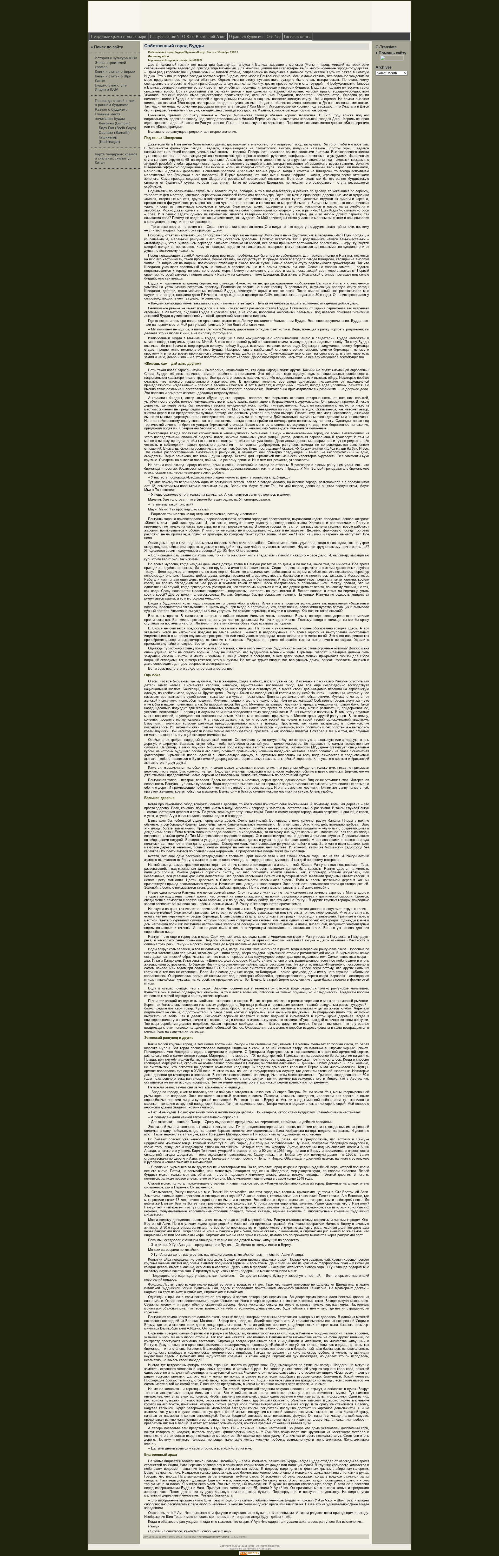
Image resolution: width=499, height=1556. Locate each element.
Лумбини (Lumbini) (114, 123)
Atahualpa (265, 1548)
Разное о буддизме (111, 109)
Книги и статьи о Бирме (115, 71)
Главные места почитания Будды (110, 116)
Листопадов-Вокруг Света (213, 1536)
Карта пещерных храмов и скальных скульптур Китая (116, 158)
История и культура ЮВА (116, 58)
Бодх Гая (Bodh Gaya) (117, 128)
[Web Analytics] (249, 1554)
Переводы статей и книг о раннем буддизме (115, 102)
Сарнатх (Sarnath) (114, 132)
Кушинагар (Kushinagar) (109, 139)
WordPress (249, 1548)
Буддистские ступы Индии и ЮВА (111, 87)
